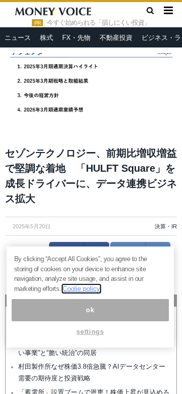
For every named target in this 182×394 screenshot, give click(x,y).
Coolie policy (81, 288)
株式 (46, 37)
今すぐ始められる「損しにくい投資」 (98, 22)
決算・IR (166, 226)
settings (90, 331)
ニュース (18, 37)
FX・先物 (76, 37)
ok (90, 310)
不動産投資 (116, 37)
